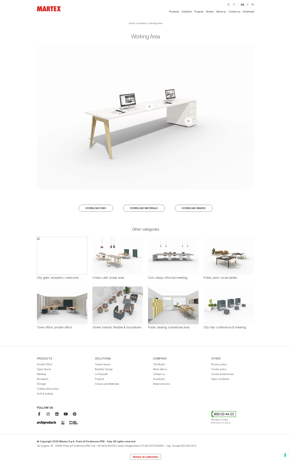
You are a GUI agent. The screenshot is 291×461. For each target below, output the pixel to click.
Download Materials (144, 208)
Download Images (194, 208)
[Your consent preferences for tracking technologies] (285, 455)
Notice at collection (145, 456)
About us (221, 11)
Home (132, 23)
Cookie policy (219, 369)
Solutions (103, 358)
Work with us (160, 369)
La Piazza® (101, 374)
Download (248, 11)
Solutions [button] (187, 11)
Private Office (44, 364)
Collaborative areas (48, 388)
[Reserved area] (228, 5)
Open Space (44, 369)
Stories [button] (210, 11)
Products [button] (174, 11)
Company (160, 358)
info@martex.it (132, 445)
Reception (42, 379)
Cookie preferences (222, 374)
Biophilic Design (104, 369)
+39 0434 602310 (106, 445)
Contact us (234, 11)
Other (215, 358)
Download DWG (96, 208)
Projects (198, 11)
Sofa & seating (45, 393)
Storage (41, 383)
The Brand (159, 364)
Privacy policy (219, 364)
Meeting (41, 374)
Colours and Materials (107, 383)
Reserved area (161, 383)
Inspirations (142, 23)
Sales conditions (220, 379)
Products (44, 358)
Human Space (102, 364)
